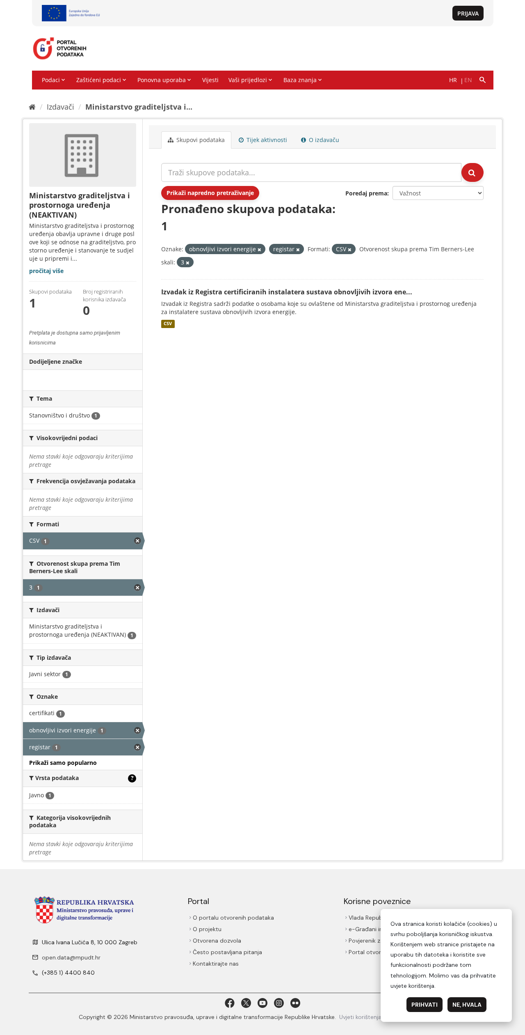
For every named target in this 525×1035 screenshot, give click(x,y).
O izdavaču (323, 140)
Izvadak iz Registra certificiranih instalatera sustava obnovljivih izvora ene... (286, 291)
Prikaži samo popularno (63, 762)
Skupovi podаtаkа (200, 140)
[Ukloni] (259, 249)
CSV (168, 324)
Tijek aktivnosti (266, 140)
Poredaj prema (366, 193)
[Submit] (472, 172)
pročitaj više (46, 271)
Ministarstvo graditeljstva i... (138, 107)
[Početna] (32, 107)
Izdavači (60, 107)
